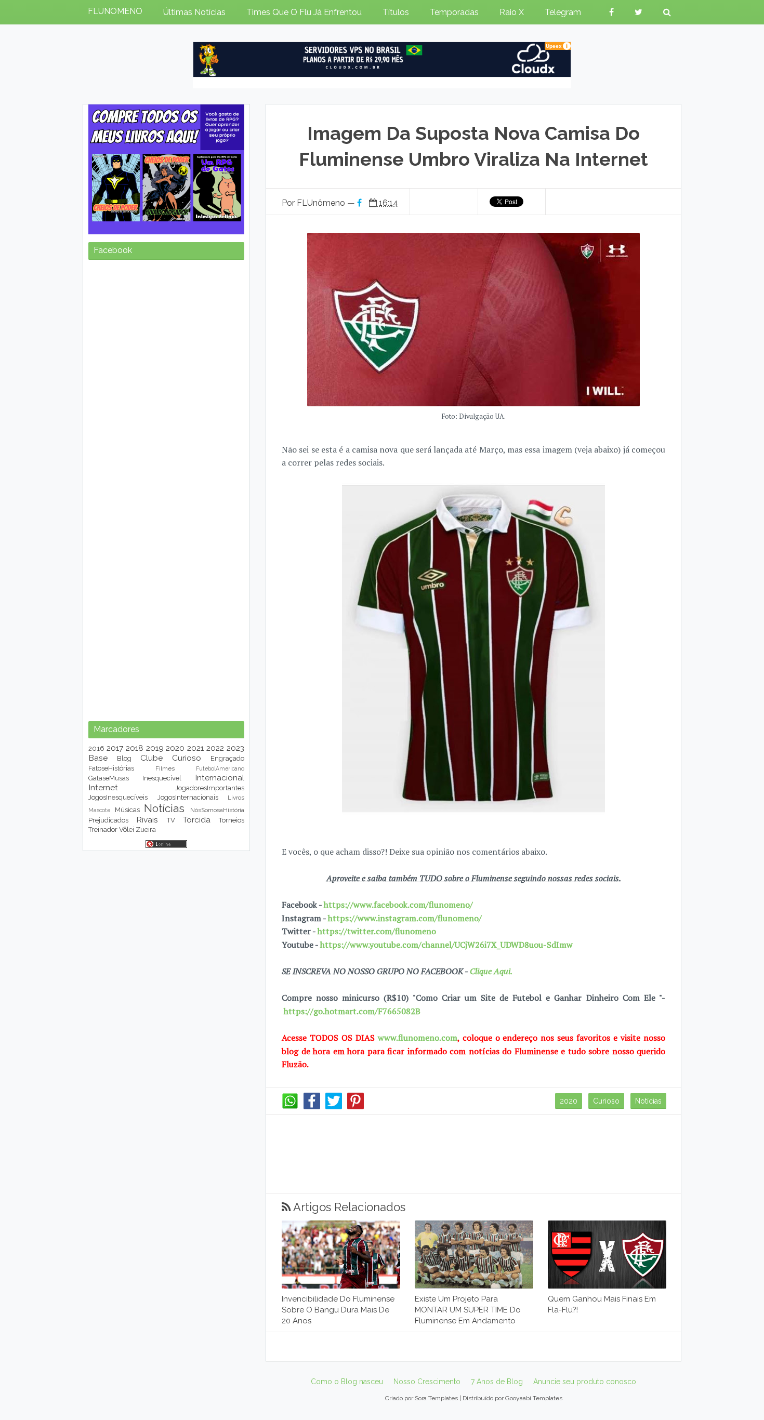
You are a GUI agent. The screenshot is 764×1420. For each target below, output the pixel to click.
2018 (134, 748)
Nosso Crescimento (426, 1381)
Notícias (648, 1101)
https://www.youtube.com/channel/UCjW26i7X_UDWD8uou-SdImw (446, 944)
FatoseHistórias (111, 768)
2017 (115, 748)
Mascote (99, 810)
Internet (103, 787)
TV (171, 820)
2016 (96, 748)
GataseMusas (108, 778)
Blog (124, 758)
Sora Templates (436, 1398)
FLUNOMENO (115, 11)
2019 (155, 748)
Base (98, 758)
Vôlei (126, 829)
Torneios (231, 820)
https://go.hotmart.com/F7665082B (352, 1011)
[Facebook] (312, 1107)
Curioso (606, 1101)
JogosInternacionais (187, 797)
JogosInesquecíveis (118, 797)
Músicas (127, 810)
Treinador (102, 829)
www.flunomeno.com (417, 1037)
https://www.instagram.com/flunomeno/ (405, 918)
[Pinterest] (355, 1107)
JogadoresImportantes (209, 788)
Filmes (165, 768)
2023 (235, 748)
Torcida (196, 820)
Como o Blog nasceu (347, 1381)
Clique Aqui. (490, 971)
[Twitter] (333, 1107)
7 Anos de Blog (497, 1381)
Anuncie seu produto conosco (584, 1381)
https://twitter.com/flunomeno (377, 931)
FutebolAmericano (220, 768)
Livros (236, 797)
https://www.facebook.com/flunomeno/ (398, 904)
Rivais (147, 820)
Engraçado (227, 758)
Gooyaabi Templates (533, 1398)
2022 (215, 748)
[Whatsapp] (290, 1107)
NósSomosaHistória (217, 810)
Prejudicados (108, 820)
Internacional (219, 777)
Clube (151, 758)
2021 (195, 748)
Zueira (146, 829)
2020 (568, 1101)
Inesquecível (161, 778)
